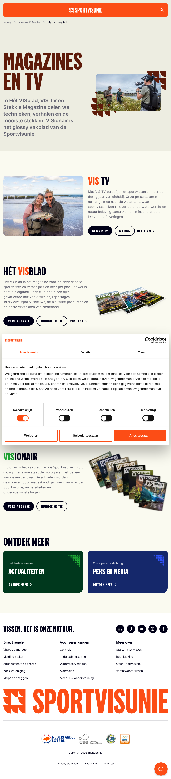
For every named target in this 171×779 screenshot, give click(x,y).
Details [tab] (85, 352)
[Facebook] (163, 629)
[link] (100, 230)
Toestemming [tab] (29, 352)
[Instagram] (152, 629)
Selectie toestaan (85, 435)
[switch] (64, 418)
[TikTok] (131, 629)
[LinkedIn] (120, 629)
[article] (43, 572)
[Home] (85, 10)
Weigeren (31, 435)
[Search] (161, 10)
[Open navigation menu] (9, 10)
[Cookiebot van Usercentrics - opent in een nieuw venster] (148, 340)
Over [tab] (141, 352)
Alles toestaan (139, 435)
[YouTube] (142, 629)
